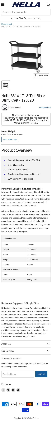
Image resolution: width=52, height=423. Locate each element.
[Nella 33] (6, 85)
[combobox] (25, 12)
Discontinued (6, 24)
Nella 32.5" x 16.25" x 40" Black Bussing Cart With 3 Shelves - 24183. (26, 121)
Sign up (41, 374)
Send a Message (10, 139)
